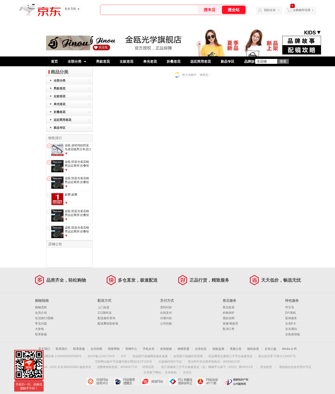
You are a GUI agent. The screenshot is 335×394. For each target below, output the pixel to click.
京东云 (187, 372)
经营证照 (148, 367)
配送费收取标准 (108, 323)
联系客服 (41, 334)
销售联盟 (183, 349)
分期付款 (166, 318)
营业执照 (266, 367)
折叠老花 (173, 61)
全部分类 (74, 61)
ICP (123, 356)
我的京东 (270, 10)
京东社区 (201, 349)
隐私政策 (253, 349)
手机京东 (149, 349)
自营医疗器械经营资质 (188, 356)
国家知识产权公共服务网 (236, 381)
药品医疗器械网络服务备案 (150, 356)
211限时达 (105, 312)
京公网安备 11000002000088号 (60, 356)
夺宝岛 (289, 307)
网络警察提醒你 (126, 381)
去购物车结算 (301, 10)
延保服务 (291, 318)
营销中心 (131, 349)
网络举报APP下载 (208, 381)
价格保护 (228, 312)
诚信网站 (154, 381)
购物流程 (41, 307)
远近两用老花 (200, 61)
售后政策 (228, 307)
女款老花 (126, 61)
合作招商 (96, 349)
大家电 (39, 329)
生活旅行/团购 (44, 318)
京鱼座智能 (292, 334)
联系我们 (61, 349)
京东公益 (270, 349)
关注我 (103, 47)
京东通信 (291, 329)
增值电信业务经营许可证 (295, 367)
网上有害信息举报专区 (181, 381)
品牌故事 (251, 61)
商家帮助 (114, 349)
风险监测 (218, 349)
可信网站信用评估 (99, 381)
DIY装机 (290, 312)
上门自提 (103, 307)
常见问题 (41, 323)
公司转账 (166, 323)
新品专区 (227, 61)
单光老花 (150, 61)
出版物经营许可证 (170, 361)
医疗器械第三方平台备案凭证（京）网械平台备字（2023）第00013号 (207, 367)
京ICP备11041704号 (101, 356)
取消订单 (228, 329)
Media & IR (289, 349)
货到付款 (166, 307)
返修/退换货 (230, 323)
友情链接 (166, 349)
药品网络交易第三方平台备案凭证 (230, 356)
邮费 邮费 (71, 194)
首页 (54, 61)
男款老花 (103, 61)
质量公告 (236, 349)
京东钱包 (171, 372)
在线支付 (166, 312)
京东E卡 (290, 323)
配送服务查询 (106, 318)
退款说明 (228, 318)
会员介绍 (41, 312)
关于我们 (44, 349)
